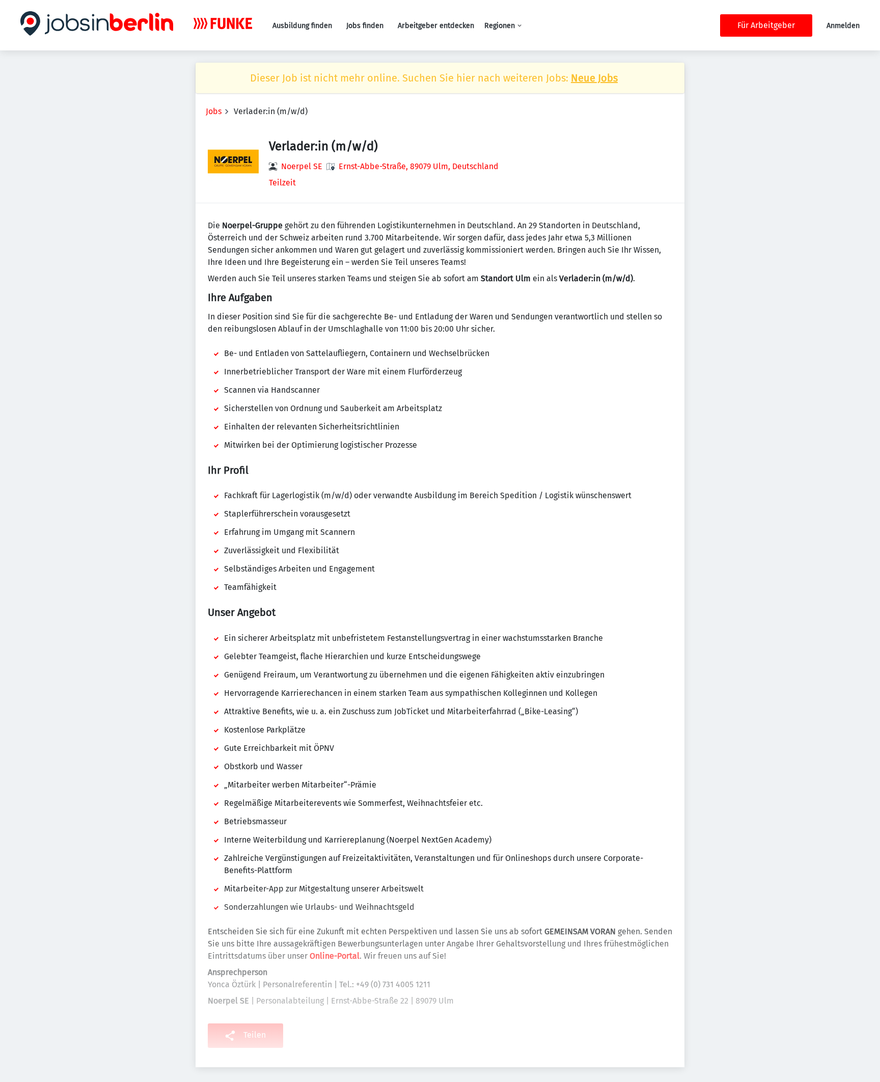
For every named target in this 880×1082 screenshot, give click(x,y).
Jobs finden (364, 25)
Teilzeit (282, 182)
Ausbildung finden (302, 25)
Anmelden (843, 25)
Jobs (214, 111)
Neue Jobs (594, 78)
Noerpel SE (301, 166)
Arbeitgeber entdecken (436, 25)
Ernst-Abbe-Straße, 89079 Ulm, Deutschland (419, 166)
